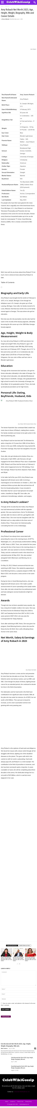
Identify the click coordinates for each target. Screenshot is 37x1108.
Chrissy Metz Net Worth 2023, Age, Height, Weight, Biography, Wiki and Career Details (30, 959)
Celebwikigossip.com (24, 1104)
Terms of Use (20, 1101)
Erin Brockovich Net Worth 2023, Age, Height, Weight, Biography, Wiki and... (16, 1045)
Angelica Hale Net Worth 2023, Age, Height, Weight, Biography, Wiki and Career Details (6, 959)
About (6, 1101)
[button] (34, 2)
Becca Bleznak (5, 19)
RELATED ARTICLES (12, 945)
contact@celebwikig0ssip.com (22, 1091)
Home (2, 6)
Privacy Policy (28, 1101)
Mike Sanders (4, 1048)
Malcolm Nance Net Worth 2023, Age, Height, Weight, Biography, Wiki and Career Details (18, 959)
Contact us (12, 1101)
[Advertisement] (18, 72)
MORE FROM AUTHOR (24, 945)
